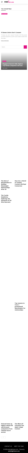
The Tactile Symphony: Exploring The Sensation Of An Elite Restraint (6, 198)
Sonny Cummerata (5, 40)
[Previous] (2, 437)
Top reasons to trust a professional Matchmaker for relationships (20, 306)
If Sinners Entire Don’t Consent (11, 32)
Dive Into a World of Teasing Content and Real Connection (20, 183)
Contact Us (8, 446)
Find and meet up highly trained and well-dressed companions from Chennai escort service (7, 428)
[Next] (5, 437)
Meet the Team (19, 446)
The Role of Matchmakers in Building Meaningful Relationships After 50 (6, 185)
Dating (4, 61)
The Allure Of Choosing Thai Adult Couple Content (19, 426)
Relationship (4, 13)
